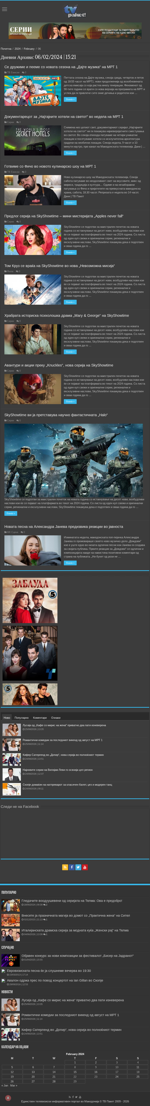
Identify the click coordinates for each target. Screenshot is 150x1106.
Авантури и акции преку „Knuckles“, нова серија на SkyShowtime (58, 365)
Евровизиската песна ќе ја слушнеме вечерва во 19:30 (49, 971)
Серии (10, 122)
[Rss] (65, 867)
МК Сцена (12, 532)
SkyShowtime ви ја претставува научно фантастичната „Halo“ (56, 415)
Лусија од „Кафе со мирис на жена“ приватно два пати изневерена (64, 725)
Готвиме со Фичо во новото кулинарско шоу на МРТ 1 (50, 166)
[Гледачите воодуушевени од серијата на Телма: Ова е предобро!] (10, 905)
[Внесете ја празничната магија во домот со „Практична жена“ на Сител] (10, 920)
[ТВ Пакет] (75, 10)
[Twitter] (78, 867)
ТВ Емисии (13, 72)
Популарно (22, 717)
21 (53, 1076)
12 (12, 1071)
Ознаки (55, 717)
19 (12, 1076)
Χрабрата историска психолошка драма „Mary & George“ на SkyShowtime (66, 315)
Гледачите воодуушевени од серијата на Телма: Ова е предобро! (72, 901)
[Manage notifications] (8, 1098)
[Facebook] (72, 867)
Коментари (40, 717)
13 (33, 1071)
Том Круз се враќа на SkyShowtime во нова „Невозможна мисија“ (59, 266)
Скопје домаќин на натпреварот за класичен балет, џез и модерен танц (67, 784)
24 (116, 1076)
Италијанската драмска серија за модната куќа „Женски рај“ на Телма (75, 930)
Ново (7, 717)
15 (75, 1071)
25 (137, 1076)
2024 (17, 48)
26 (12, 1081)
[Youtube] (85, 867)
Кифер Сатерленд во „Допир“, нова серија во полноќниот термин (63, 754)
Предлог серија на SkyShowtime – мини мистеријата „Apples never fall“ (63, 216)
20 (33, 1076)
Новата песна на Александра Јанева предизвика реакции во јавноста (63, 527)
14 (53, 1071)
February (29, 48)
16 (95, 1071)
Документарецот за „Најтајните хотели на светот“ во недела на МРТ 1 (63, 117)
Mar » (13, 1085)
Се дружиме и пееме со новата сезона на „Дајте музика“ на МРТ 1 (61, 67)
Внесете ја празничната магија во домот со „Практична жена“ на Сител (76, 915)
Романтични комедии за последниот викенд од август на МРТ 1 (62, 740)
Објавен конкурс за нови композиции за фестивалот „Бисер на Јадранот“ (78, 956)
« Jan (4, 1085)
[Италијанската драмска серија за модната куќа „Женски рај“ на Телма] (10, 935)
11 (137, 1067)
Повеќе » (70, 99)
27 (33, 1081)
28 (53, 1081)
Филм (10, 271)
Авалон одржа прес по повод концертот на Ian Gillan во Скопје (55, 980)
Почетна (6, 48)
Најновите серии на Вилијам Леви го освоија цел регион (58, 769)
